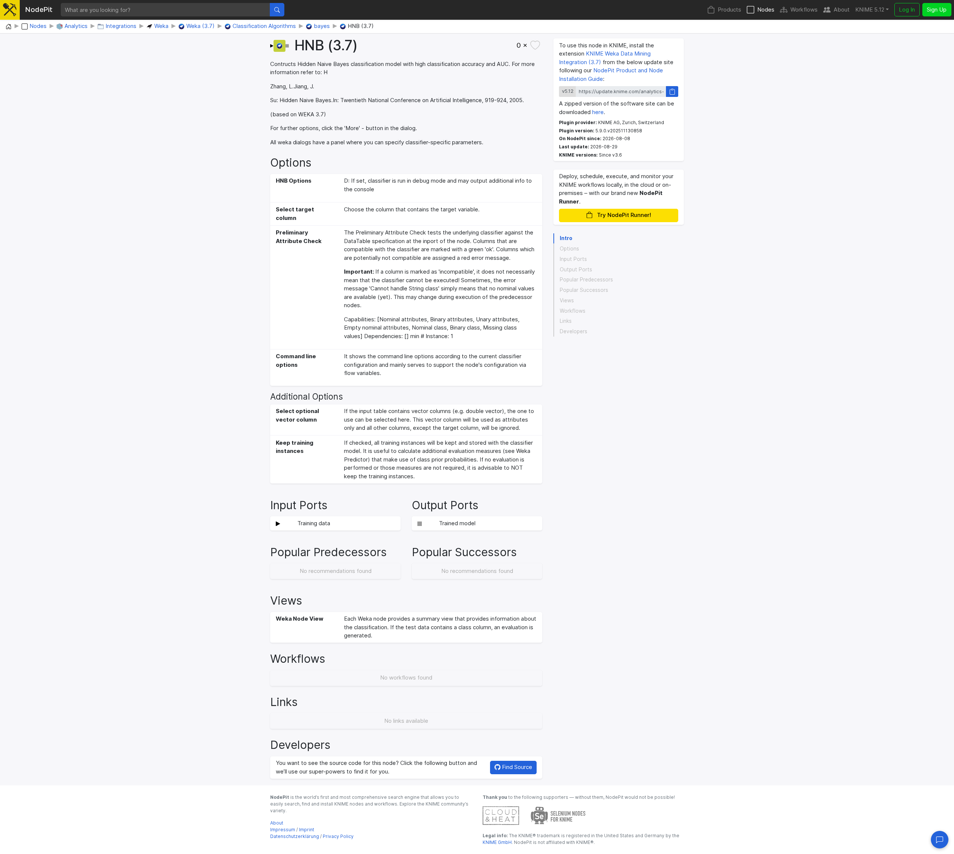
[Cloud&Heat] (501, 815)
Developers (573, 331)
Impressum (282, 829)
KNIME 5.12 (869, 9)
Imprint (306, 829)
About (842, 9)
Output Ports (576, 269)
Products (729, 9)
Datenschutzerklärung (294, 836)
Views (567, 300)
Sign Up (937, 9)
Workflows (804, 9)
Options (569, 249)
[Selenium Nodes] (558, 815)
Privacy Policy (338, 836)
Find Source (516, 767)
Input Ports (573, 259)
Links (566, 321)
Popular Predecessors (586, 280)
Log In (907, 9)
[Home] (9, 27)
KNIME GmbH (497, 842)
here (598, 112)
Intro (566, 238)
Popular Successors (584, 290)
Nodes (765, 9)
